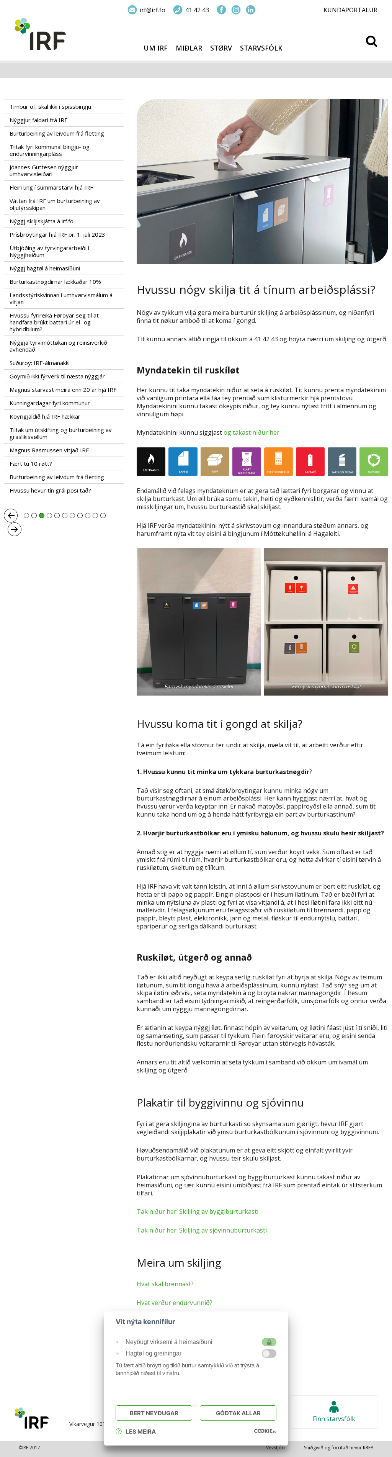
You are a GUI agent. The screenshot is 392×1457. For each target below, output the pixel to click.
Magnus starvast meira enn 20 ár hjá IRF (63, 389)
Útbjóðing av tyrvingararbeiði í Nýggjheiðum (49, 251)
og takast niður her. (252, 432)
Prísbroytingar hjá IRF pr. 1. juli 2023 (57, 234)
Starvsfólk (261, 48)
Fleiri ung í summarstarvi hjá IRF (51, 187)
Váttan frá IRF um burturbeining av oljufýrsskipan (55, 204)
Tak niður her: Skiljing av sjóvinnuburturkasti (202, 1230)
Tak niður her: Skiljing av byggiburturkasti (197, 1211)
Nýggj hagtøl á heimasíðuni (45, 268)
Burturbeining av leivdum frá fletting (57, 133)
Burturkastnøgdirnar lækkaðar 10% (55, 281)
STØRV (221, 48)
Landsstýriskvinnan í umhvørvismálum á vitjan (61, 298)
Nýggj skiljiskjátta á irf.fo (42, 221)
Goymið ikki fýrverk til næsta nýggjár (57, 376)
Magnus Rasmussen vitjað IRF (49, 450)
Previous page (11, 515)
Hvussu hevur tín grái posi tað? (50, 490)
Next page (14, 529)
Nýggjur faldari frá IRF (38, 120)
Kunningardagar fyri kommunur (50, 403)
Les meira (141, 1431)
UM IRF (156, 48)
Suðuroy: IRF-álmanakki (40, 363)
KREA (368, 1447)
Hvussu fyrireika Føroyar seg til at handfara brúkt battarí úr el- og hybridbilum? (54, 322)
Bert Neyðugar (154, 1413)
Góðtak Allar (238, 1413)
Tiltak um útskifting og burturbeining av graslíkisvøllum (61, 433)
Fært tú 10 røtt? (31, 463)
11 (103, 515)
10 (95, 515)
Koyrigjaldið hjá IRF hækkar (45, 416)
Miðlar (189, 48)
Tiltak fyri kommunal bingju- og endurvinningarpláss (50, 150)
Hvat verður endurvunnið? (174, 1302)
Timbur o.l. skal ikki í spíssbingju (50, 106)
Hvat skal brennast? (165, 1284)
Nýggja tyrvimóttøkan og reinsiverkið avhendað (58, 346)
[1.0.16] (265, 1430)
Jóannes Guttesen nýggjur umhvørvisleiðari (44, 170)
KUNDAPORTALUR (350, 10)
